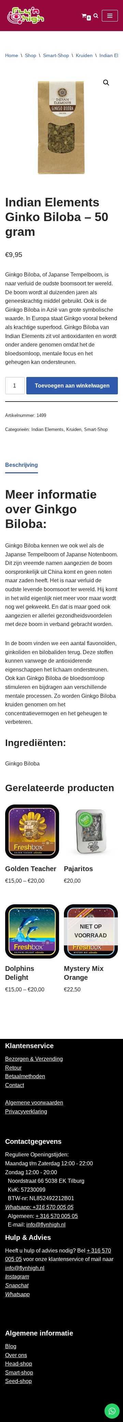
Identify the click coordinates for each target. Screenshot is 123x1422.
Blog (10, 1346)
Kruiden (84, 55)
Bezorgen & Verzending (34, 1059)
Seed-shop (18, 1381)
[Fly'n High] (25, 15)
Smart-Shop (56, 55)
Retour (13, 1068)
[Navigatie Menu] (110, 16)
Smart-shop (19, 1373)
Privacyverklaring (26, 1111)
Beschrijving (21, 465)
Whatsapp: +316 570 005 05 (39, 1207)
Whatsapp (17, 1294)
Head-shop (18, 1364)
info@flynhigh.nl (46, 1225)
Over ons (16, 1355)
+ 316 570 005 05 (57, 1216)
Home (11, 55)
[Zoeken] (95, 15)
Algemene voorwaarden (34, 1103)
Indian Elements (47, 429)
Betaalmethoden (25, 1076)
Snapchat (16, 1285)
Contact (14, 1085)
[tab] (21, 465)
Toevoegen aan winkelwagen (72, 386)
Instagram (17, 1276)
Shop (30, 55)
